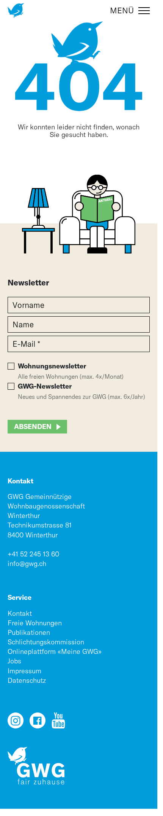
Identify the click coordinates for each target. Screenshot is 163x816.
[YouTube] (58, 723)
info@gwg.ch (27, 563)
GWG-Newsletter (45, 386)
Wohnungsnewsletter (52, 366)
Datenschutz (27, 680)
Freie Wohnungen (35, 622)
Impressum (24, 670)
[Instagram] (16, 723)
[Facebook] (37, 723)
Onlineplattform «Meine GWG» (55, 651)
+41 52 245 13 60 (33, 554)
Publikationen (29, 632)
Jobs (14, 661)
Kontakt (20, 613)
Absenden (33, 426)
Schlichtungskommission (46, 642)
